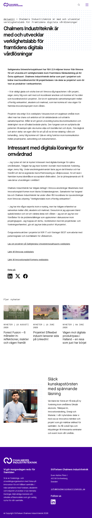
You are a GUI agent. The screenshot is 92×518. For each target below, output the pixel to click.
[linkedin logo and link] (53, 502)
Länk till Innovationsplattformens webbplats (28, 260)
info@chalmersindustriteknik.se (68, 489)
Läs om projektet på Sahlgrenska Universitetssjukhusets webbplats (39, 244)
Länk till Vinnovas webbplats (21, 252)
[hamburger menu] (87, 5)
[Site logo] (13, 4)
